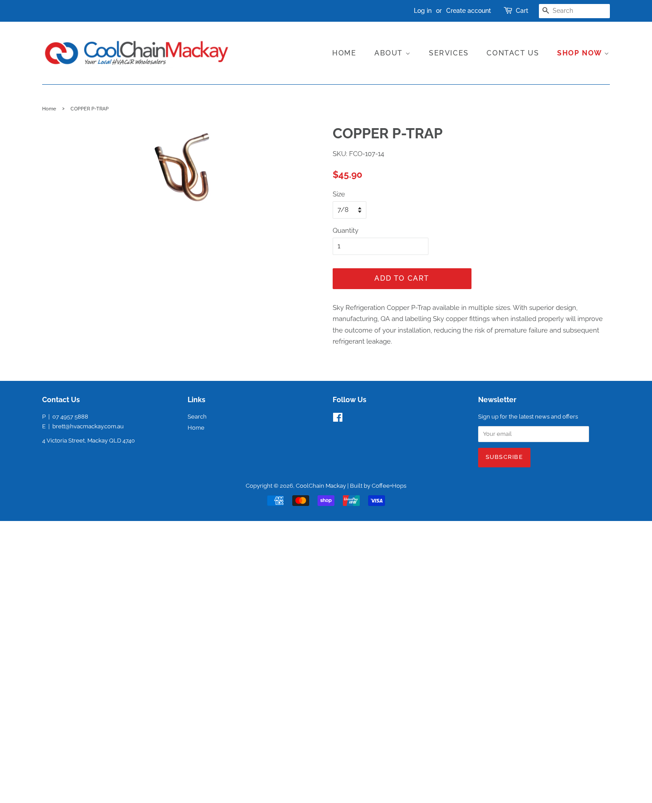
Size (339, 194)
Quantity (345, 231)
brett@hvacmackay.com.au (88, 426)
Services (449, 53)
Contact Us (513, 53)
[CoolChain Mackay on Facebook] (338, 419)
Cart (522, 10)
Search (197, 416)
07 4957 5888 (70, 416)
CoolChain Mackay (321, 485)
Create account (468, 10)
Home (344, 53)
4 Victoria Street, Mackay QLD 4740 (88, 440)
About (389, 53)
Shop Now (580, 53)
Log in (423, 10)
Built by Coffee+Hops (378, 485)
